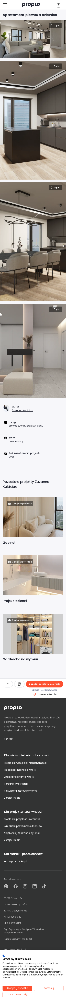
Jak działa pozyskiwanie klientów (23, 826)
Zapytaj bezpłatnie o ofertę (44, 684)
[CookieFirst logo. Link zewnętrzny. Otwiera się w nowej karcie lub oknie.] (4, 955)
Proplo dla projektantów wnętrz (22, 819)
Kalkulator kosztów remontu (20, 790)
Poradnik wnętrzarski (16, 783)
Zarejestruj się (12, 797)
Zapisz (57, 25)
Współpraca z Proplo (16, 861)
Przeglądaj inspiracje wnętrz (20, 770)
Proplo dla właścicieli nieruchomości (25, 763)
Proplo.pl (9, 717)
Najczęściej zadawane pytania (22, 833)
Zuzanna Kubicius (22, 410)
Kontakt (8, 739)
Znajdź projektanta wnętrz (19, 777)
